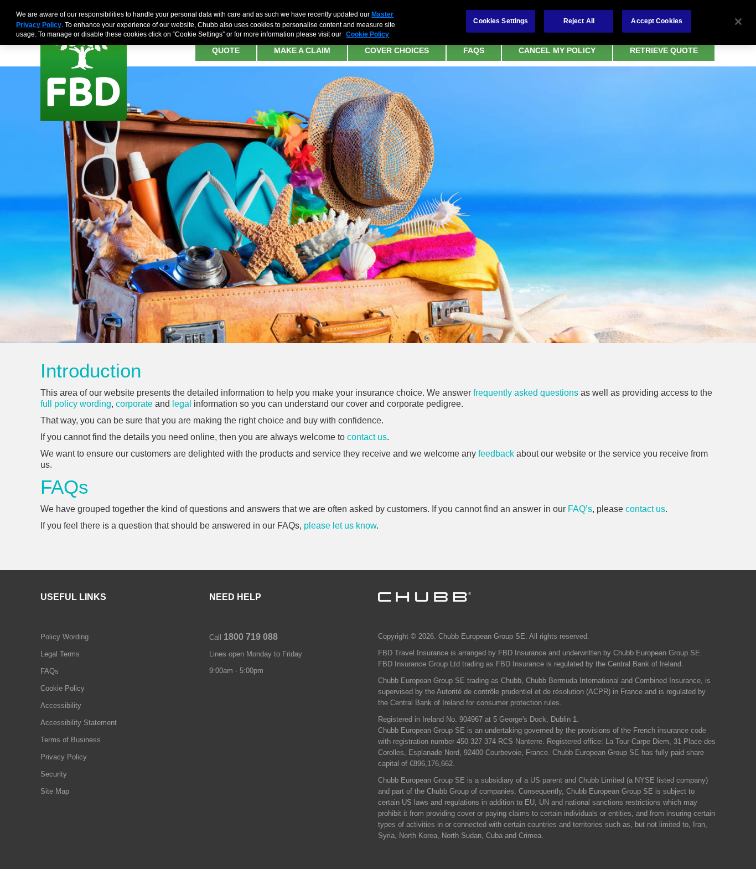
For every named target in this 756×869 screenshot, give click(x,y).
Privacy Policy (63, 757)
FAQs (473, 50)
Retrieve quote (664, 50)
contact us (367, 437)
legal (181, 403)
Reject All (578, 21)
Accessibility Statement (78, 722)
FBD (83, 60)
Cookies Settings (500, 21)
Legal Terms (60, 654)
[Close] (738, 21)
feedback (496, 453)
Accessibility (60, 705)
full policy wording (75, 403)
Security (53, 774)
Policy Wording (64, 637)
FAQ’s (580, 509)
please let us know (340, 525)
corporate (134, 403)
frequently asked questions (525, 392)
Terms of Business (70, 740)
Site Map (54, 791)
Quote (226, 50)
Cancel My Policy (557, 50)
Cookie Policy (62, 688)
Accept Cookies (656, 21)
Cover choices (397, 50)
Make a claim (302, 50)
